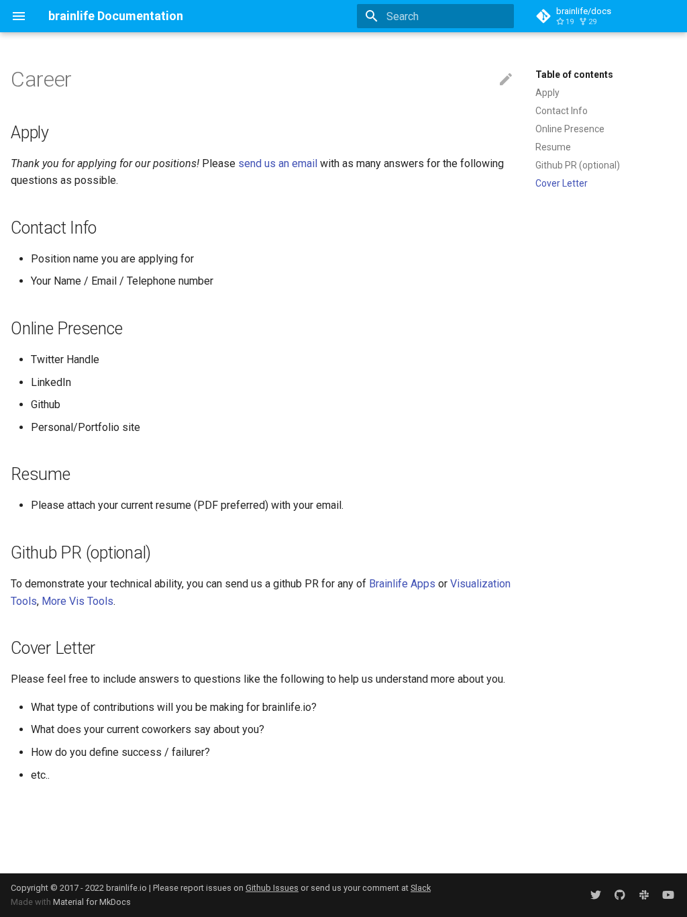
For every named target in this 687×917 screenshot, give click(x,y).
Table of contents (574, 74)
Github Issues (272, 888)
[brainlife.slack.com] (644, 895)
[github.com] (620, 895)
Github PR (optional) (577, 165)
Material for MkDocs (92, 902)
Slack (421, 888)
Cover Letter (561, 183)
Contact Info (561, 110)
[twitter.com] (595, 895)
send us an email (277, 163)
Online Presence (569, 129)
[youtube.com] (668, 895)
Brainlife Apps (402, 583)
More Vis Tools (77, 601)
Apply (547, 92)
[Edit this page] (506, 80)
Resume (553, 147)
